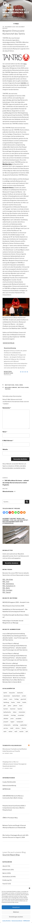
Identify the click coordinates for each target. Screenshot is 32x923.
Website (5, 449)
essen (5, 699)
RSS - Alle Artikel (8, 579)
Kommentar (7, 408)
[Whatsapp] (15, 512)
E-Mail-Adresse (8, 440)
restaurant (20, 722)
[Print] (21, 512)
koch (20, 705)
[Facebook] (4, 512)
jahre (9, 705)
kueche (20, 709)
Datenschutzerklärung (17, 920)
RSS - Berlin (6, 588)
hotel (18, 702)
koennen (12, 709)
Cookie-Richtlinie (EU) (9, 782)
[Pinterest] (10, 512)
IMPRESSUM (26, 920)
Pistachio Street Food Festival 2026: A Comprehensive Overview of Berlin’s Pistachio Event (14, 808)
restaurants (7, 725)
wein (4, 731)
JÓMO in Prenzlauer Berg (10, 817)
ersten (24, 696)
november (21, 715)
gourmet (23, 699)
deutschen (6, 696)
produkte (18, 718)
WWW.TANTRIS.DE (8, 343)
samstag (15, 725)
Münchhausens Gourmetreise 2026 (13, 606)
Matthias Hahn (7, 164)
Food (17, 385)
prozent (5, 722)
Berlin (4, 873)
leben (14, 712)
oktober (5, 718)
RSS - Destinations (8, 583)
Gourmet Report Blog (11, 855)
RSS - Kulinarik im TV (9, 586)
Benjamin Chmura (11, 387)
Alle (4, 866)
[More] (24, 512)
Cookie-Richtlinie (6, 920)
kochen (5, 709)
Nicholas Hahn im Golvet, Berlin (12, 682)
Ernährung (6, 880)
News (21, 385)
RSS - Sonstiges (7, 590)
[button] (29, 888)
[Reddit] (12, 512)
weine (10, 731)
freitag (16, 699)
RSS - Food (6, 581)
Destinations (10, 385)
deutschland (16, 696)
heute (13, 702)
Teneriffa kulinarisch (12, 745)
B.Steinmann (6, 869)
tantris (8, 389)
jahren (15, 705)
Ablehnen (16, 912)
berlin (5, 692)
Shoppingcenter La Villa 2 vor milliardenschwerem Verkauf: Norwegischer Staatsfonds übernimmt (14, 764)
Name (5, 432)
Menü (17, 23)
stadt (11, 728)
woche (21, 731)
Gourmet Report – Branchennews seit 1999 (16, 12)
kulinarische (7, 712)
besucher (12, 692)
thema (24, 728)
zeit (27, 731)
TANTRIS (23, 83)
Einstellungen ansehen (16, 917)
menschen (22, 712)
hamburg (6, 702)
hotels (24, 702)
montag (13, 715)
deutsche (20, 692)
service (5, 728)
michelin (6, 715)
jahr (4, 705)
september (23, 725)
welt (16, 731)
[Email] (18, 512)
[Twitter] (7, 512)
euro (10, 699)
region (12, 722)
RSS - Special (7, 592)
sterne (18, 728)
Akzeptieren (16, 907)
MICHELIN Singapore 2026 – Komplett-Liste (16, 602)
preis (12, 718)
